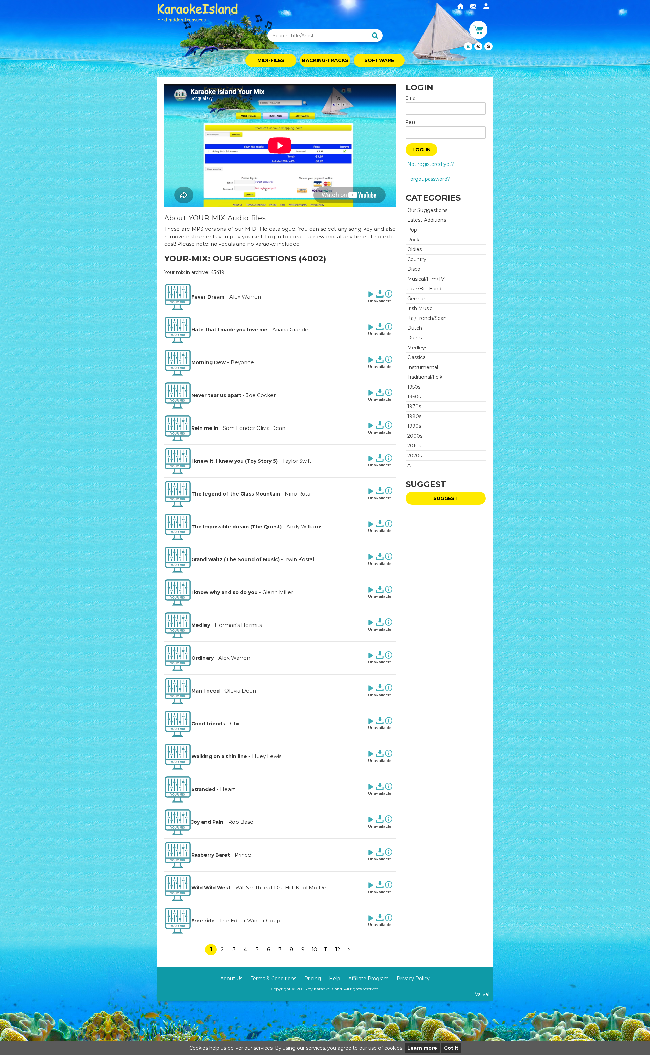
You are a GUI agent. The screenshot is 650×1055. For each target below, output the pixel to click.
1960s (414, 397)
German (417, 298)
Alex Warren (245, 296)
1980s (414, 416)
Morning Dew (208, 362)
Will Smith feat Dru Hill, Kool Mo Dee (282, 887)
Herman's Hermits (238, 625)
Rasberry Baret (210, 855)
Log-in (421, 150)
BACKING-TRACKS (325, 60)
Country (416, 259)
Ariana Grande (290, 329)
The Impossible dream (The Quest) (236, 527)
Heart (227, 789)
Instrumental (422, 367)
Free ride (203, 921)
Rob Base (240, 822)
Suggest (445, 498)
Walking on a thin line (219, 756)
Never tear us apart (216, 395)
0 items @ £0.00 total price (478, 46)
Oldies (414, 249)
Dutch (414, 328)
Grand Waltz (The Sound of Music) (235, 559)
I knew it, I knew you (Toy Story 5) (234, 461)
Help (334, 978)
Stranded (203, 789)
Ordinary (202, 658)
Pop (412, 230)
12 (337, 949)
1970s (414, 406)
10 (314, 949)
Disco (413, 269)
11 (326, 949)
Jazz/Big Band (424, 289)
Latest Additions (426, 220)
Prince (243, 855)
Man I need (205, 691)
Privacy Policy (413, 978)
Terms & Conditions (273, 978)
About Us (231, 978)
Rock (413, 240)
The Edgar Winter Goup (249, 920)
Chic (235, 723)
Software (379, 60)
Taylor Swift (296, 461)
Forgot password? (428, 179)
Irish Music (419, 308)
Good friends (208, 724)
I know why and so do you (224, 592)
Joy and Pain (207, 822)
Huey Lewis (266, 756)
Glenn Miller (277, 592)
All (410, 465)
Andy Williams (304, 526)
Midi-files (270, 60)
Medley (200, 625)
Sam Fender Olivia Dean (254, 428)
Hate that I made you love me (229, 330)
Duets (414, 338)
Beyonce (242, 362)
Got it (451, 1048)
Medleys (417, 348)
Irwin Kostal (299, 559)
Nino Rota (297, 493)
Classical (417, 357)
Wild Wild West (211, 888)
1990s (414, 426)
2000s (414, 436)
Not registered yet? (430, 164)
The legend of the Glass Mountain (235, 494)
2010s (414, 446)
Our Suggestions (427, 210)
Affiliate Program (368, 978)
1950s (413, 387)
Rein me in (204, 428)
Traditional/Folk (424, 377)
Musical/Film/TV (426, 279)
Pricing (312, 978)
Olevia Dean (240, 690)
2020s (414, 456)
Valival (482, 994)
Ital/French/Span (427, 318)
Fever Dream (207, 297)
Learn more (422, 1048)
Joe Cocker (261, 395)
